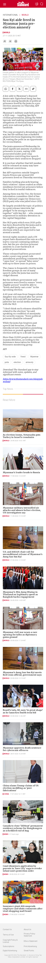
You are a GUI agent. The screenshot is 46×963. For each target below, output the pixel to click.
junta (7, 362)
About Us (27, 929)
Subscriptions (8, 946)
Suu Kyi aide (10, 356)
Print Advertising (30, 946)
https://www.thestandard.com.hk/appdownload (23, 380)
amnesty (29, 362)
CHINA (6, 794)
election (17, 362)
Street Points (29, 951)
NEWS (6, 834)
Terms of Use (8, 935)
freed (23, 356)
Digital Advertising (10, 951)
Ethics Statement (30, 941)
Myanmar (34, 356)
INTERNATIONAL (10, 15)
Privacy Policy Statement (29, 935)
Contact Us (7, 929)
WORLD (25, 15)
